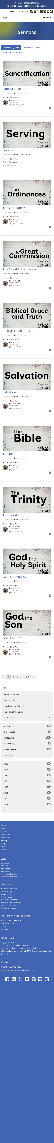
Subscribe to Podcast (13, 52)
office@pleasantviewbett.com (21, 970)
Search (12, 11)
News (4, 846)
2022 (26, 787)
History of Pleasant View (11, 876)
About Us (5, 863)
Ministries (5, 834)
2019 (26, 804)
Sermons (5, 837)
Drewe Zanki (26, 731)
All (4, 810)
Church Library (7, 897)
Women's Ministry (9, 905)
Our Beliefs (6, 868)
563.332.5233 (23, 11)
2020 (26, 798)
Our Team (5, 871)
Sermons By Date (11, 47)
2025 (26, 769)
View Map (5, 929)
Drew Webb (26, 726)
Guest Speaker (26, 749)
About (4, 828)
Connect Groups (8, 894)
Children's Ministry (9, 888)
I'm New (4, 865)
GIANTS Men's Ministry (11, 902)
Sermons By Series (31, 47)
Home (4, 825)
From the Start (10, 700)
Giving (4, 840)
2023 (26, 781)
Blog (3, 843)
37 (27, 677)
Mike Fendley (26, 743)
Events (4, 831)
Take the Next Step (9, 874)
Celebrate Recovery (9, 899)
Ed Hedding (26, 737)
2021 (26, 792)
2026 (26, 763)
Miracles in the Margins (13, 706)
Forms (4, 849)
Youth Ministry (7, 891)
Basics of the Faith (11, 694)
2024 (26, 775)
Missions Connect (8, 908)
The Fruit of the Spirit (13, 711)
